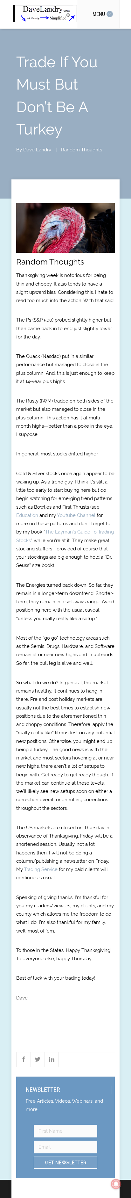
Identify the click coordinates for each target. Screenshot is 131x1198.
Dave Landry (37, 150)
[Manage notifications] (116, 1184)
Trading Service (41, 869)
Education (27, 515)
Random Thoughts (81, 150)
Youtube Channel (76, 515)
